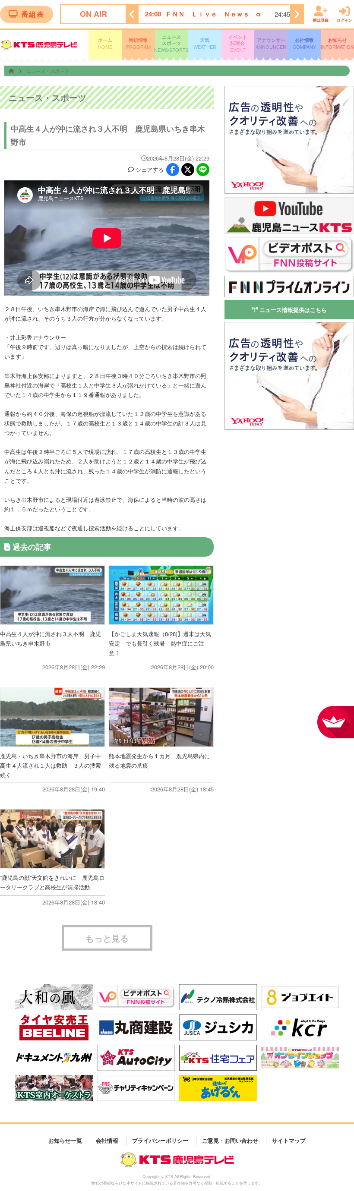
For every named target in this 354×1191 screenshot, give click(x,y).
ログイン (344, 19)
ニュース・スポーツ (47, 70)
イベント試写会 (237, 44)
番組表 (32, 14)
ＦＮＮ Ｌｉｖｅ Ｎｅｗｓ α (213, 14)
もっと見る (107, 938)
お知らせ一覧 (65, 1140)
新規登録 (321, 19)
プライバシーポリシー (160, 1140)
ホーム (105, 43)
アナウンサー (271, 43)
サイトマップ (289, 1140)
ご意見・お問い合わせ (230, 1140)
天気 (204, 43)
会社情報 (304, 43)
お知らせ (337, 43)
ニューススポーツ (171, 44)
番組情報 (138, 43)
